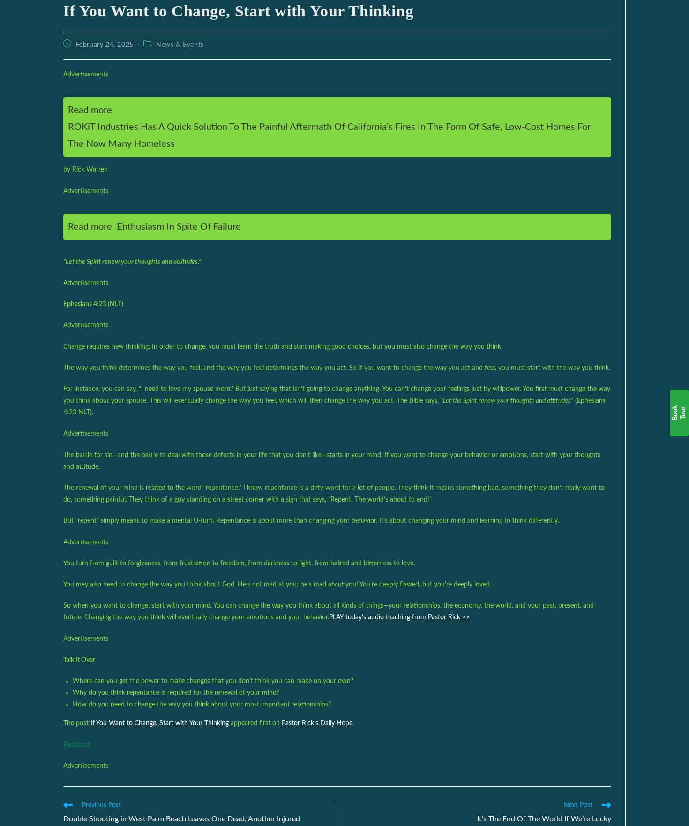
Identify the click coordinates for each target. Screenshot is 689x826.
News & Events (180, 45)
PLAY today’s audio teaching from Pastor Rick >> (399, 617)
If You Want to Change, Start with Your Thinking (159, 723)
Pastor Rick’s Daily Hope (317, 723)
